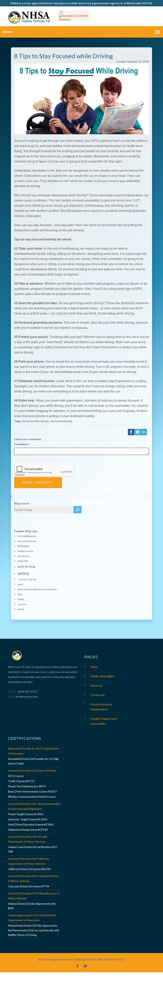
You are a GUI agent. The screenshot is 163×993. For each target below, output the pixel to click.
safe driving (26, 566)
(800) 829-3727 (27, 691)
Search (78, 509)
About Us (96, 685)
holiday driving (25, 551)
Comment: (21, 444)
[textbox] (44, 509)
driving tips (23, 546)
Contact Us (97, 695)
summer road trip (26, 579)
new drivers (23, 556)
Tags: (18, 421)
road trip (22, 561)
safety (23, 573)
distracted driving (61, 421)
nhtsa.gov (33, 216)
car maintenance (26, 536)
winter (20, 609)
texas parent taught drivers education (37, 589)
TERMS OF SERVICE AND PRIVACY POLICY (98, 959)
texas (20, 584)
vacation (21, 604)
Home (94, 667)
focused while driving (35, 421)
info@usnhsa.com (27, 696)
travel (20, 599)
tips (19, 594)
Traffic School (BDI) (102, 676)
